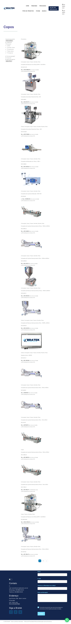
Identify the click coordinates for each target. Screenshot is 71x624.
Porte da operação (11, 56)
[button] (67, 620)
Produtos (9, 57)
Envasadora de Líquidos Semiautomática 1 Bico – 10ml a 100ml (34, 419)
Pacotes (43, 126)
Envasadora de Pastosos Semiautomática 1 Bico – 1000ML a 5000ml (35, 322)
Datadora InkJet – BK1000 (26, 355)
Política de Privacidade (29, 621)
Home (27, 5)
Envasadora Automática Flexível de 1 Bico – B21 (31, 96)
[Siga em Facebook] (11, 612)
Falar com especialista (53, 8)
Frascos (31, 61)
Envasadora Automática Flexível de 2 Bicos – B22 (31, 129)
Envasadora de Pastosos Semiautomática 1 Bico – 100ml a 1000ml (35, 549)
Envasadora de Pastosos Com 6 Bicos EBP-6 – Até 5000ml (33, 516)
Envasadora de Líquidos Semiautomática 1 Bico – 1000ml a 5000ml (35, 258)
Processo (9, 44)
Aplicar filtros (9, 61)
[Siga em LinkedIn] (20, 612)
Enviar (41, 613)
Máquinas (34, 5)
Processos (43, 5)
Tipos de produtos (28, 11)
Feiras (38, 11)
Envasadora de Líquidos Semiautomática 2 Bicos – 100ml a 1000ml (35, 452)
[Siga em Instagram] (15, 612)
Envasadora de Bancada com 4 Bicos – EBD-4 (30, 161)
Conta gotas (23, 61)
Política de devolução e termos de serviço (43, 621)
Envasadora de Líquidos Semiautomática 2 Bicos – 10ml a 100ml (34, 484)
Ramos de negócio (11, 59)
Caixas (22, 126)
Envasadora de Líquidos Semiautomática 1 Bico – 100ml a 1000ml (34, 387)
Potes (39, 61)
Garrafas (35, 61)
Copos (28, 61)
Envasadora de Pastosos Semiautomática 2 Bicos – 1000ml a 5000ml (35, 290)
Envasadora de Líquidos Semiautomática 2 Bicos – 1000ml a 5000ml (35, 226)
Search (44, 10)
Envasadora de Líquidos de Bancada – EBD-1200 (31, 193)
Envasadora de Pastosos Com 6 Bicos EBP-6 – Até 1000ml (33, 64)
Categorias (9, 42)
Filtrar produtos (9, 40)
